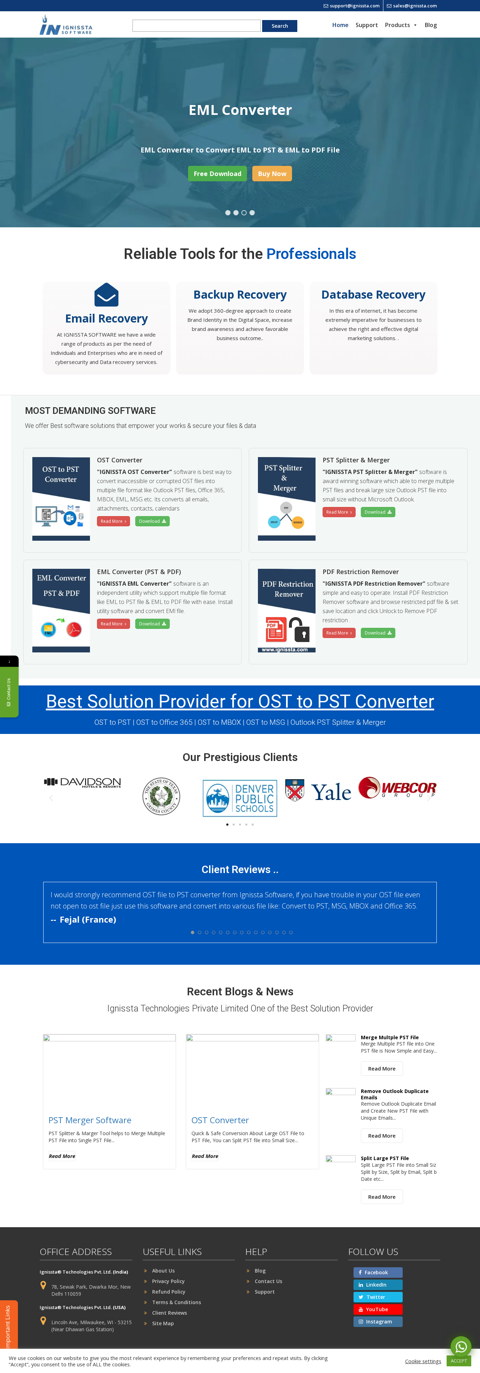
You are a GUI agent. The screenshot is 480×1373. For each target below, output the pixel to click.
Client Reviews (169, 1312)
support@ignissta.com (355, 5)
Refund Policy (169, 1291)
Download (150, 521)
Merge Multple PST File (390, 1037)
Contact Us (268, 1281)
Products (397, 25)
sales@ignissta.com (415, 5)
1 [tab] (228, 212)
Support (367, 25)
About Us (163, 1270)
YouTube (376, 1309)
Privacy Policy (168, 1281)
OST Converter (220, 1120)
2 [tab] (236, 212)
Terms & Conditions (176, 1302)
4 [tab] (252, 212)
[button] (51, 797)
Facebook (375, 1272)
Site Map (163, 1323)
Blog (431, 25)
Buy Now (272, 173)
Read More (113, 521)
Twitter (375, 1297)
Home (340, 25)
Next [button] (449, 132)
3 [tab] (244, 212)
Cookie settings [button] (423, 1361)
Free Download (217, 173)
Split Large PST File (385, 1158)
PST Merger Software (89, 1120)
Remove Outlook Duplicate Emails (395, 1094)
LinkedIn (376, 1284)
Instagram (378, 1321)
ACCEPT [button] (459, 1361)
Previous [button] (31, 132)
